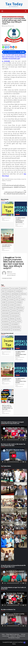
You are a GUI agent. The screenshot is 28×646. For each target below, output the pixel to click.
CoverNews (20, 642)
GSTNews (3, 302)
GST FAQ (17, 299)
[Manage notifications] (24, 643)
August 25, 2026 (5, 220)
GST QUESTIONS (5, 304)
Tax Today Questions (6, 329)
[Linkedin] (13, 47)
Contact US (13, 636)
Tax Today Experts (5, 324)
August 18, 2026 (5, 250)
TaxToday (19, 321)
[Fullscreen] (25, 439)
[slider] (23, 52)
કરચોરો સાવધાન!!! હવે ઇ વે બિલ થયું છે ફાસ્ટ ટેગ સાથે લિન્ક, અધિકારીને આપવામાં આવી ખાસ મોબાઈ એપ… (15, 192)
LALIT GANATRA (5, 318)
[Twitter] (8, 47)
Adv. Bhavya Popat (5, 288)
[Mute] (20, 52)
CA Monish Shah (19, 291)
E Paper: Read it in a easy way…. (13, 634)
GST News (22, 299)
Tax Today (14, 3)
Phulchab (18, 318)
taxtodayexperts (14, 324)
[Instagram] (11, 47)
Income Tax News (17, 179)
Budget (3, 291)
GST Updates (4, 307)
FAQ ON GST (9, 296)
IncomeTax (20, 310)
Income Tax (14, 310)
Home (3, 634)
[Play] (3, 52)
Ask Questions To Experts (14, 637)
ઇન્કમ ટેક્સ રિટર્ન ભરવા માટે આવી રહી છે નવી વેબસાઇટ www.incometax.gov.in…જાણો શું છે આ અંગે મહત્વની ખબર (14, 186)
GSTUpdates (11, 307)
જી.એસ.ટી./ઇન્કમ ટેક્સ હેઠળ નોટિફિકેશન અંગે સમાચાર (15, 16)
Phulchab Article (5, 321)
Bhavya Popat (5, 26)
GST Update (12, 304)
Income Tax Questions (14, 313)
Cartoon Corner (5, 636)
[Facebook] (6, 47)
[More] (16, 47)
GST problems (19, 302)
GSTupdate (18, 304)
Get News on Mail (21, 636)
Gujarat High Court (6, 310)
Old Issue (23, 634)
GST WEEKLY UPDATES (19, 307)
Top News (4, 16)
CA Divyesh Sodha (10, 291)
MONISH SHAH (11, 318)
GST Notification (10, 302)
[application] (14, 51)
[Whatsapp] (3, 47)
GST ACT (18, 296)
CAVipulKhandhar (14, 293)
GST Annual (4, 299)
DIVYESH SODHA (23, 293)
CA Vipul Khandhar (5, 293)
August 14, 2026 (5, 413)
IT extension (8, 180)
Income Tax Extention (8, 179)
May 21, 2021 (11, 26)
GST (14, 296)
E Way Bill (4, 296)
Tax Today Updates (16, 329)
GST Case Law (11, 299)
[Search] (25, 11)
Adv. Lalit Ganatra (15, 288)
